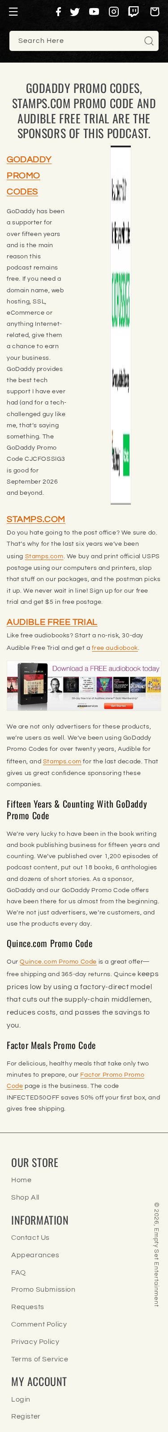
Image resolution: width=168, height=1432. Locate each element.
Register (26, 1416)
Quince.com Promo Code (58, 962)
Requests (27, 1306)
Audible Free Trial (52, 622)
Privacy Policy (35, 1341)
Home (21, 1180)
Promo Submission (43, 1289)
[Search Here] (149, 41)
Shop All (25, 1197)
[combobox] (84, 41)
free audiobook (115, 648)
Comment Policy (39, 1324)
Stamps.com (36, 519)
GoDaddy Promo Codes (29, 175)
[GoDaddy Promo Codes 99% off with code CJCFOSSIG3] (121, 325)
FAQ (18, 1272)
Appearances (35, 1255)
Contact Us (30, 1237)
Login (20, 1399)
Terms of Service (40, 1359)
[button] (13, 11)
